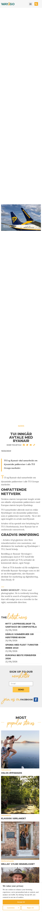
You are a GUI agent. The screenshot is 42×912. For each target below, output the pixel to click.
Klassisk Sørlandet (13, 818)
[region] (21, 897)
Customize (11, 908)
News (21, 426)
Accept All (21, 902)
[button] (30, 4)
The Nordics (6, 770)
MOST (21, 718)
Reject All (30, 908)
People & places (7, 861)
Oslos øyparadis (11, 773)
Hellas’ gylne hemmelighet (18, 864)
